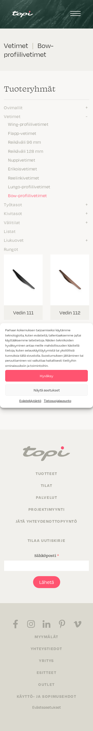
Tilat (46, 485)
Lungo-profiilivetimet (29, 186)
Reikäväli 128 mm (25, 151)
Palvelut (46, 497)
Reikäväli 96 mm (24, 142)
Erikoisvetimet (22, 168)
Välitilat (12, 222)
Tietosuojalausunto (57, 400)
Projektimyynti (46, 509)
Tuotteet (46, 473)
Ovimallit (13, 107)
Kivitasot (13, 213)
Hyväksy (46, 375)
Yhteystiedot (46, 648)
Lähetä (46, 582)
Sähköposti (46, 555)
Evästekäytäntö (30, 400)
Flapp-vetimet (22, 133)
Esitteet (47, 672)
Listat (10, 231)
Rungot (11, 249)
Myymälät (46, 636)
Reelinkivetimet (23, 178)
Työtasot (13, 204)
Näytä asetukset (47, 390)
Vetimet (12, 116)
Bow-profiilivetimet (27, 195)
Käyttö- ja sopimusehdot (46, 696)
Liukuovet (14, 240)
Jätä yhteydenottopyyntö (47, 521)
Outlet (46, 684)
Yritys (46, 660)
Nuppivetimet (21, 160)
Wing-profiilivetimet (28, 124)
